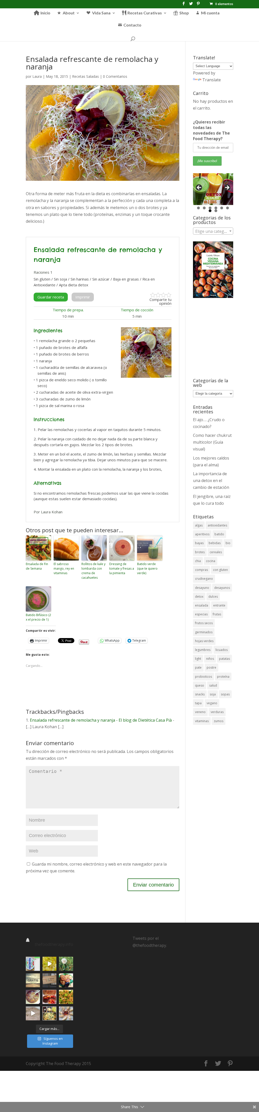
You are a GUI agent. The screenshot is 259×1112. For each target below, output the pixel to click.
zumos (218, 721)
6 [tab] (227, 208)
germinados (203, 632)
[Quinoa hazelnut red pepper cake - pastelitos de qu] (66, 980)
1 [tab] (198, 208)
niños (210, 658)
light (198, 658)
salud (213, 685)
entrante (219, 605)
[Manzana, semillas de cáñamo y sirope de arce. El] (66, 1013)
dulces (213, 596)
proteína (223, 676)
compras (201, 570)
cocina (210, 561)
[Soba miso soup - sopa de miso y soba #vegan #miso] (33, 997)
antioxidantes (217, 525)
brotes (200, 552)
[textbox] (213, 231)
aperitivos (202, 534)
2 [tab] (204, 208)
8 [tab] (215, 210)
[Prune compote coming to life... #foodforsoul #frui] (49, 964)
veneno (200, 712)
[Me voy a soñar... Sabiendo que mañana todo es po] (49, 980)
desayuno (202, 588)
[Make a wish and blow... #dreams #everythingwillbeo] (66, 964)
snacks (200, 694)
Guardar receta (50, 296)
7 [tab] (210, 210)
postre (211, 667)
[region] (213, 189)
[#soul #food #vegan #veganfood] (49, 1013)
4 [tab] (215, 208)
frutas (217, 614)
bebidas (215, 543)
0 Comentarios (115, 76)
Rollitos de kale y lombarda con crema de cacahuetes (93, 571)
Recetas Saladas (85, 76)
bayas (199, 543)
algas (199, 525)
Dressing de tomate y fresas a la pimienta (121, 568)
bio (228, 543)
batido (219, 534)
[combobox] (213, 231)
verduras (217, 712)
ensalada (201, 605)
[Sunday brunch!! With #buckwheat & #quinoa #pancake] (49, 997)
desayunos (222, 588)
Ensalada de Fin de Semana (37, 566)
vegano (212, 703)
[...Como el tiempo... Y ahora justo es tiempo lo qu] (33, 980)
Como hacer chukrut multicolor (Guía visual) (212, 442)
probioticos (203, 676)
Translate (211, 80)
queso (199, 685)
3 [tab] (210, 208)
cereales (216, 552)
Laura (37, 76)
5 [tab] (221, 208)
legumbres (202, 650)
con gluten (220, 570)
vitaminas (202, 721)
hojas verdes (204, 641)
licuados (221, 650)
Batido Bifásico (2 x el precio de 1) (38, 617)
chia (198, 561)
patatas (224, 658)
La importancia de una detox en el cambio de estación (211, 480)
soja (213, 694)
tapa (198, 703)
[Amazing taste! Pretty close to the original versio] (33, 964)
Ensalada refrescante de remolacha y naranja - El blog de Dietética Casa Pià (101, 720)
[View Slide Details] (213, 189)
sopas (225, 694)
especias (201, 614)
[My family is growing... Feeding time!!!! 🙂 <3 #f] (33, 1013)
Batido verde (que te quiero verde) (147, 568)
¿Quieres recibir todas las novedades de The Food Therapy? (211, 130)
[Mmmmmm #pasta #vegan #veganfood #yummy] (66, 997)
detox (199, 596)
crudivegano (204, 578)
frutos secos (204, 623)
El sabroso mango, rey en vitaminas (64, 568)
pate (198, 667)
